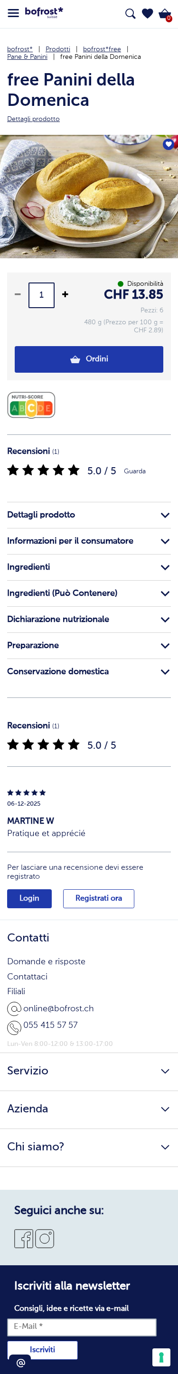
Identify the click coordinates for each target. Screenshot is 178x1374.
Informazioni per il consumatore (70, 541)
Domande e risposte (46, 962)
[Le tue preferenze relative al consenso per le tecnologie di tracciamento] (161, 1357)
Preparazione (33, 645)
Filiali (16, 992)
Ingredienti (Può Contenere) (62, 593)
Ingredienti (28, 567)
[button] (148, 14)
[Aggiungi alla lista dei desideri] (168, 144)
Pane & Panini (27, 57)
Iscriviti (42, 1350)
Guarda (135, 471)
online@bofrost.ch (58, 1009)
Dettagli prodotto (41, 515)
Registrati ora (98, 899)
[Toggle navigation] (13, 13)
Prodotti (58, 49)
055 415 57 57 (50, 1025)
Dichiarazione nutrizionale (58, 619)
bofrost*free (102, 49)
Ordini (96, 359)
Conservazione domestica (58, 672)
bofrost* (20, 49)
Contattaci (27, 977)
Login (29, 899)
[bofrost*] (44, 14)
